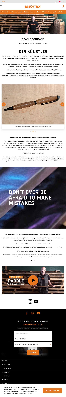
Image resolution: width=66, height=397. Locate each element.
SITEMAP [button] (4, 361)
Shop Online (7, 365)
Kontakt (6, 383)
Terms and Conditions (27, 393)
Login (3, 1)
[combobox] (33, 344)
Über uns (7, 376)
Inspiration (7, 368)
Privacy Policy (7, 393)
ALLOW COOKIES (52, 390)
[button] (2, 6)
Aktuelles (7, 372)
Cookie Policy (15, 393)
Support (6, 380)
